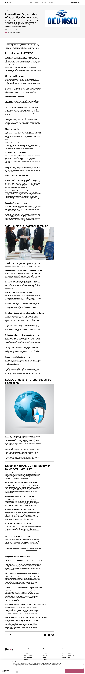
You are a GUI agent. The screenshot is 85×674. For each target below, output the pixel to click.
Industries (36, 2)
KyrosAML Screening (67, 653)
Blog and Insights (28, 655)
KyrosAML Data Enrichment (68, 655)
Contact (26, 659)
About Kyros (27, 653)
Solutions (44, 2)
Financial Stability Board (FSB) (18, 136)
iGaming (45, 655)
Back (6, 10)
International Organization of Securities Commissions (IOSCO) (22, 43)
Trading (45, 659)
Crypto (45, 653)
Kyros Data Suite (66, 651)
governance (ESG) (9, 216)
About (30, 2)
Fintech (45, 651)
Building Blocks (66, 657)
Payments (45, 657)
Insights (51, 2)
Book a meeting (75, 2)
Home (25, 651)
